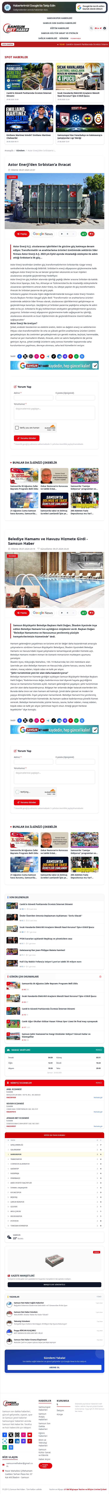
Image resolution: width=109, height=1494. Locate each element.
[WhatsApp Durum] (76, 356)
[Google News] (82, 356)
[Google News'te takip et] (42, 234)
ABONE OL (54, 1367)
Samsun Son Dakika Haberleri (59, 23)
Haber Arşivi (44, 1459)
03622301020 (11, 1097)
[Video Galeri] (98, 28)
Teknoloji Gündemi (22, 1321)
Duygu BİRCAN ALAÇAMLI (25, 1330)
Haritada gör (98, 1097)
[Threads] (31, 356)
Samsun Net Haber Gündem (26, 1312)
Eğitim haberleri (59, 28)
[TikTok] (53, 356)
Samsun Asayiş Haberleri (43, 1416)
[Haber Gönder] (100, 28)
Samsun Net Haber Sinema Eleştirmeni (30, 1340)
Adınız (18, 393)
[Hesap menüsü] (104, 28)
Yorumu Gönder (28, 438)
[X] (25, 356)
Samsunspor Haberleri (59, 18)
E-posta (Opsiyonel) (65, 393)
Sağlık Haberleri (47, 38)
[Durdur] (73, 234)
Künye (60, 1414)
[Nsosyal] (65, 356)
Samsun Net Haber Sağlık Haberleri (29, 1303)
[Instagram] (36, 356)
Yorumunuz (20, 404)
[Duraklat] (68, 234)
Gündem (63, 38)
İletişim (60, 1410)
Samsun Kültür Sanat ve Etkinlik (59, 33)
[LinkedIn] (59, 356)
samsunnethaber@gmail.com (19, 1464)
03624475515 (11, 1112)
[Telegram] (48, 356)
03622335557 (11, 1126)
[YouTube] (42, 356)
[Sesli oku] (62, 234)
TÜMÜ (99, 1297)
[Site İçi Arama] (91, 28)
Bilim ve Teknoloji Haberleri (43, 1443)
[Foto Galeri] (96, 28)
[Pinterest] (70, 356)
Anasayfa (9, 150)
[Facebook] (19, 356)
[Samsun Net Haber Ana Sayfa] (16, 28)
